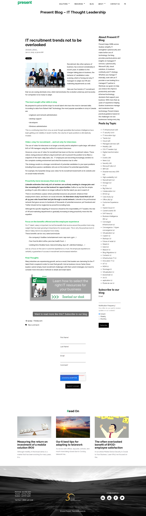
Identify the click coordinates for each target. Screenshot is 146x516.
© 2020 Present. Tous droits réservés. (73, 511)
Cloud (106, 141)
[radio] (110, 314)
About (100, 4)
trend (106, 247)
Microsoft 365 (109, 166)
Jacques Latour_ (31, 49)
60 (26, 148)
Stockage (107, 269)
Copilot (106, 236)
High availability (110, 177)
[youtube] (109, 498)
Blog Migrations (109, 252)
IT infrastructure (110, 130)
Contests (107, 255)
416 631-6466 (26, 494)
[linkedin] (103, 498)
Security (107, 163)
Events (107, 158)
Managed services (111, 144)
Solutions (63, 4)
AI (105, 186)
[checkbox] (110, 316)
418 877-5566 (25, 496)
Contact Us (115, 4)
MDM (106, 266)
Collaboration (109, 191)
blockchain (108, 275)
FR (125, 4)
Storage (107, 183)
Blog (92, 4)
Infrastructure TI (109, 258)
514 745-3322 (26, 492)
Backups (107, 239)
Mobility (107, 146)
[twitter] (122, 498)
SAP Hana (107, 213)
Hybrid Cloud (109, 208)
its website (88, 171)
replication (107, 280)
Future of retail (109, 241)
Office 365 (107, 199)
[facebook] (116, 498)
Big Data (107, 188)
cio (105, 278)
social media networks (36, 174)
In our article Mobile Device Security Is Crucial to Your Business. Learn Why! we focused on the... (111, 449)
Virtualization (109, 233)
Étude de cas (108, 283)
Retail (106, 244)
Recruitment (33, 325)
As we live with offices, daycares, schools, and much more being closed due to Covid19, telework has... (72, 447)
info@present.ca (112, 493)
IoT (105, 264)
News (106, 160)
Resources (78, 4)
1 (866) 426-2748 (27, 500)
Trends (107, 138)
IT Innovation (109, 135)
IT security (108, 133)
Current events (109, 211)
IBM (106, 169)
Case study (108, 197)
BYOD (106, 194)
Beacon (106, 250)
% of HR (34, 148)
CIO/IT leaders (110, 149)
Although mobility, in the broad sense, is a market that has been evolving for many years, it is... (34, 449)
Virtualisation (108, 272)
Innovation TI (108, 261)
